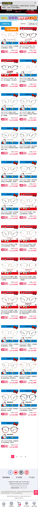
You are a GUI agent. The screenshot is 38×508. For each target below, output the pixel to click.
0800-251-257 (23, 487)
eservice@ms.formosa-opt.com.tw (19, 485)
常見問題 (19, 477)
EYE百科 (32, 477)
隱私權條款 (6, 477)
